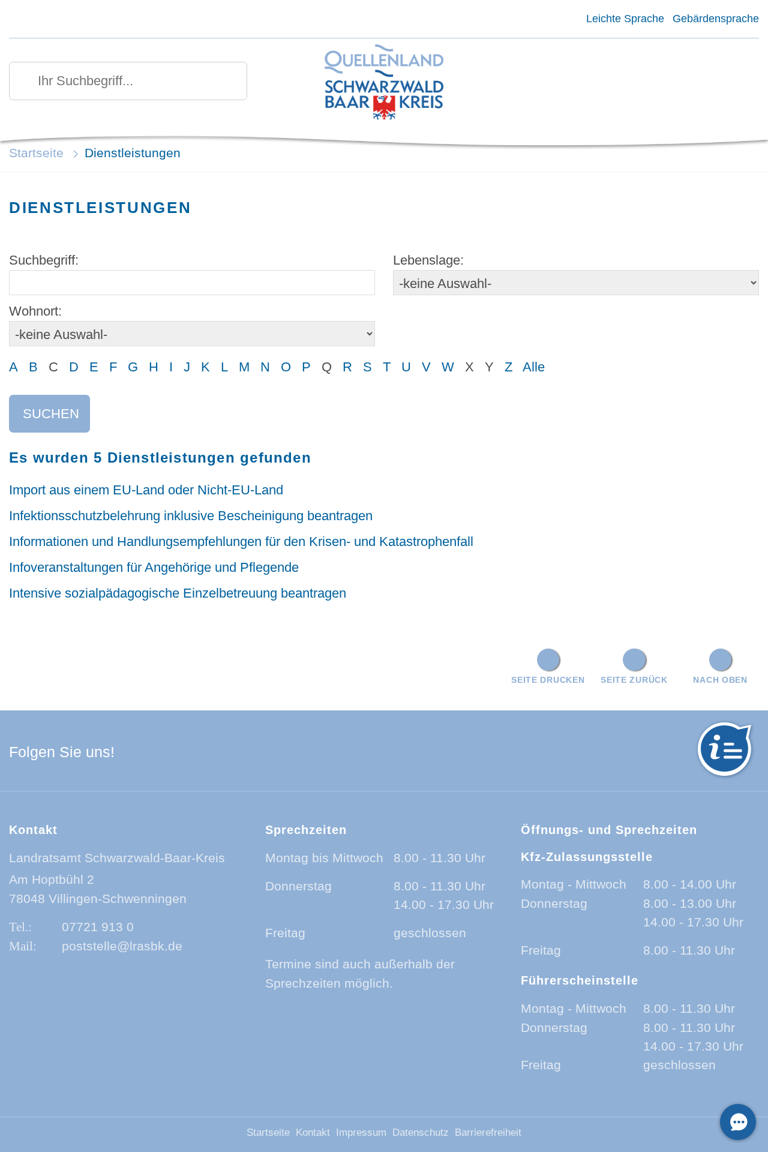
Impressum (361, 1132)
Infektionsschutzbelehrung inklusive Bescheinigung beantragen (191, 515)
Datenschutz (420, 1132)
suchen (51, 413)
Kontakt (313, 1132)
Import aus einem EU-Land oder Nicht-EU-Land (146, 489)
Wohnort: (35, 311)
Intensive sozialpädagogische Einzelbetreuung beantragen (177, 593)
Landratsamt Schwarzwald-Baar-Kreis (117, 858)
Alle (534, 366)
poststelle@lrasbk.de (122, 946)
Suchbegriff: (44, 260)
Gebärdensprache (716, 19)
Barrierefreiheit (488, 1132)
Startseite (36, 153)
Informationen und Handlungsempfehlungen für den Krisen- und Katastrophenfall (241, 541)
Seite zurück (634, 680)
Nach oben (720, 680)
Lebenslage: (428, 260)
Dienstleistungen (133, 153)
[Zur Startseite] (384, 83)
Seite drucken (547, 680)
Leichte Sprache (625, 19)
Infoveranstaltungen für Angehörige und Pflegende (154, 567)
